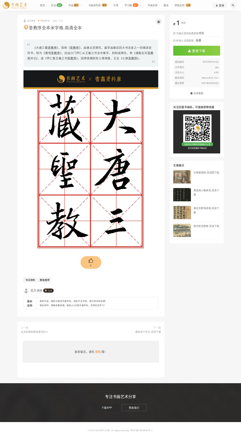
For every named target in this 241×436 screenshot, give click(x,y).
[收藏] (159, 22)
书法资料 (30, 279)
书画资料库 (45, 20)
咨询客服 (198, 93)
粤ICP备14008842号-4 (141, 430)
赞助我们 (134, 407)
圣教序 (52, 47)
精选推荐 (45, 279)
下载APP (106, 407)
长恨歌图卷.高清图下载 (206, 172)
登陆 (98, 352)
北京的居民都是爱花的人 (34, 331)
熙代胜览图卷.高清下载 (206, 226)
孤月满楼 (36, 290)
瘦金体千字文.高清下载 (148, 331)
